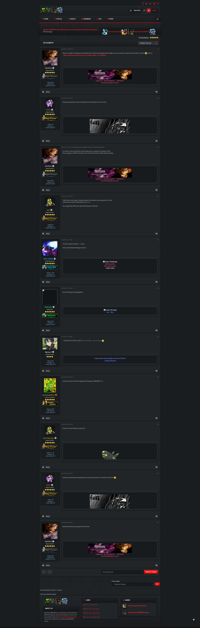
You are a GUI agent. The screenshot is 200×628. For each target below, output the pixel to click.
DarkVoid (120, 81)
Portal (59, 19)
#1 (158, 49)
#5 (158, 240)
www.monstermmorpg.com (67, 617)
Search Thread (151, 572)
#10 (158, 473)
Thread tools (145, 43)
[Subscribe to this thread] (156, 43)
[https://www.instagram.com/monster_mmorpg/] (158, 4)
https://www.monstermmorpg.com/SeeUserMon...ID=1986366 (84, 55)
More (111, 19)
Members (87, 19)
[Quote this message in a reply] (156, 91)
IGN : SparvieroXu (110, 266)
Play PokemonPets (114, 32)
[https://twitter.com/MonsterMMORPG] (146, 4)
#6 (158, 288)
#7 (158, 336)
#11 (158, 522)
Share (47, 92)
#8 (158, 377)
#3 (158, 147)
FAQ (99, 19)
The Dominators (109, 81)
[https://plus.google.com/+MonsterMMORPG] (150, 4)
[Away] (56, 395)
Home (46, 19)
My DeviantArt (110, 264)
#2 (158, 98)
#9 (158, 424)
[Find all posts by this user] (43, 91)
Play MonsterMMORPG (141, 32)
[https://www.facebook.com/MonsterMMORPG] (142, 4)
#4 (158, 196)
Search (73, 19)
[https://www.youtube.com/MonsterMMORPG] (154, 4)
